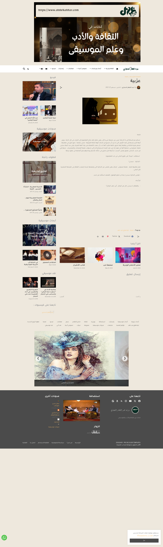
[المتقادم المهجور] (48, 255)
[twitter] (135, 401)
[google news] (113, 401)
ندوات (79, 325)
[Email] (103, 236)
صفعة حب (108, 265)
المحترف (56, 422)
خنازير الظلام (77, 322)
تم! (144, 540)
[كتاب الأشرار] (72, 255)
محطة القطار (55, 415)
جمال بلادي (55, 404)
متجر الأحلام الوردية (131, 265)
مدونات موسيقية (98, 325)
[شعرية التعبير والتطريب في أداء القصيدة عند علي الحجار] (30, 282)
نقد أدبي (59, 325)
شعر (67, 322)
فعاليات (71, 69)
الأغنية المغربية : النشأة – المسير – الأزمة (32, 188)
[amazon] (117, 401)
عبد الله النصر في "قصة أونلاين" (31, 119)
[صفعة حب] (100, 255)
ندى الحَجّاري (55, 413)
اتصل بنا (32, 443)
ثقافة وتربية (110, 69)
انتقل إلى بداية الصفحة (146, 535)
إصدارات (61, 69)
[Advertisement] (100, 211)
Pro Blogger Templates (132, 443)
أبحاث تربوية (135, 322)
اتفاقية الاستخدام (43, 443)
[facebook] (139, 401)
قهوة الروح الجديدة (33, 322)
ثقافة (85, 322)
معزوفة (86, 325)
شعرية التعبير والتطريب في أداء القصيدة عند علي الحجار (31, 293)
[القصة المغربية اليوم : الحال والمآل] (50, 200)
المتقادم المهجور (49, 262)
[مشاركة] (61, 87)
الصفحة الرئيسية (135, 77)
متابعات (110, 325)
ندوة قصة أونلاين (49, 118)
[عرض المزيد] (98, 236)
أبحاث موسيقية (123, 322)
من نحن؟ (69, 443)
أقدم (62, 297)
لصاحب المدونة (121, 445)
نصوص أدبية (82, 69)
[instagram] (126, 401)
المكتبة (25, 443)
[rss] (121, 401)
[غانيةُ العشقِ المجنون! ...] (50, 211)
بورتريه (93, 322)
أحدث (137, 297)
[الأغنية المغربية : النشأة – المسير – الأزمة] (50, 189)
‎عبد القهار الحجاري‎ (47, 312)
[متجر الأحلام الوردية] (127, 255)
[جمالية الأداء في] (48, 282)
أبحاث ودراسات (96, 69)
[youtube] (130, 401)
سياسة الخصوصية (58, 443)
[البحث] (24, 69)
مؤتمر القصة (120, 325)
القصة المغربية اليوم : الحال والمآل (33, 199)
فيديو (54, 69)
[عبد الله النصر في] (30, 110)
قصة (126, 77)
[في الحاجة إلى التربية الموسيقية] (30, 255)
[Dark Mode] (28, 69)
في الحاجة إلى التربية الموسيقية (31, 264)
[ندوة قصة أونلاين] (48, 110)
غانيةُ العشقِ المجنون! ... (33, 210)
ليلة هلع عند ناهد (123, 230)
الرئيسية (77, 443)
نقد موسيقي (49, 325)
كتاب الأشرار (79, 265)
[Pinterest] (108, 236)
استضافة (102, 322)
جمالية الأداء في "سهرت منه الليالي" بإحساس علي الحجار (48, 292)
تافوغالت (56, 406)
